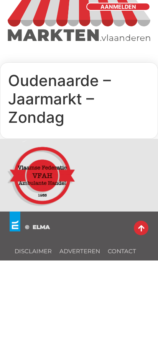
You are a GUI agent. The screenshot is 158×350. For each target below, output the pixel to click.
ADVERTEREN (79, 251)
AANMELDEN (118, 6)
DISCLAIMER (33, 251)
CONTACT (122, 251)
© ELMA (37, 227)
